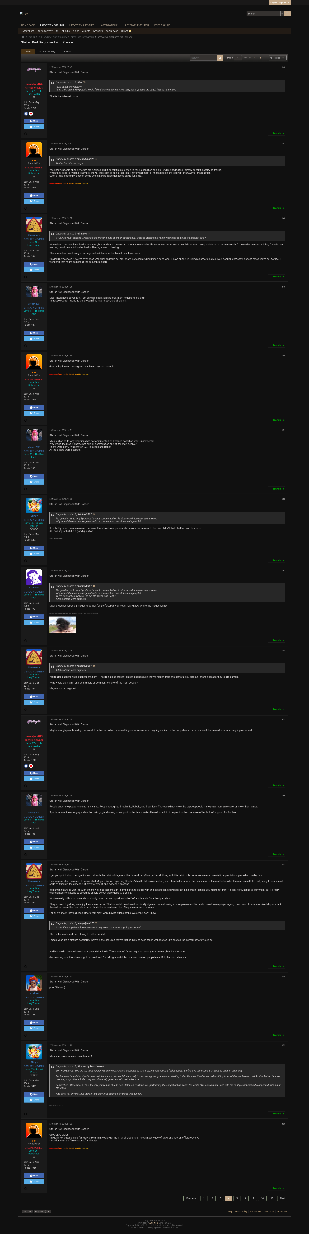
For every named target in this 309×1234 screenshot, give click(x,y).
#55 (283, 719)
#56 (283, 795)
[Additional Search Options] (282, 13)
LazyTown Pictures (136, 25)
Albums (86, 31)
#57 (283, 864)
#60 (283, 1124)
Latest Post (28, 31)
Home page (28, 25)
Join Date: (29, 102)
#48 (283, 218)
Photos (67, 51)
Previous (191, 1198)
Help (230, 1211)
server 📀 (126, 31)
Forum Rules (255, 1211)
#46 (283, 67)
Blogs (76, 31)
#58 (283, 976)
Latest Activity (47, 51)
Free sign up (162, 25)
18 (272, 1198)
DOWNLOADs (112, 31)
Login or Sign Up (278, 2)
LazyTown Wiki (109, 25)
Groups (66, 31)
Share (35, 121)
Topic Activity (45, 31)
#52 (283, 499)
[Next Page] (260, 57)
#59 (283, 1045)
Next (282, 1198)
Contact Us (269, 1211)
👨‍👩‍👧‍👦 (57, 31)
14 (262, 1198)
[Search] (287, 13)
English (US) (40, 1211)
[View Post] (84, 82)
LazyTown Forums (52, 25)
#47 (283, 143)
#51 (283, 430)
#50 (283, 355)
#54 (283, 650)
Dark (26, 1211)
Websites (98, 31)
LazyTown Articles (81, 25)
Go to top (282, 1211)
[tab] (28, 51)
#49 (283, 287)
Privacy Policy (241, 1211)
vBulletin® (153, 1223)
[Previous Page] (255, 57)
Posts (28, 51)
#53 (283, 570)
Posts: (27, 108)
